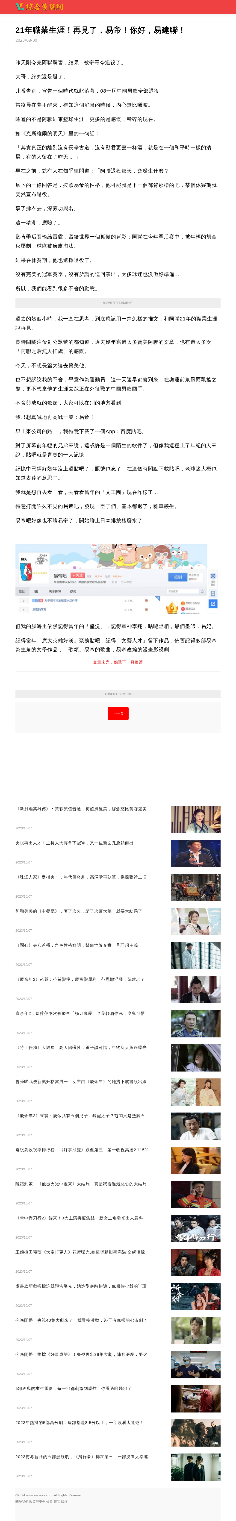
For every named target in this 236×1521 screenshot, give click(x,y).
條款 (49, 1501)
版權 (64, 1501)
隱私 (57, 1501)
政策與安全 (37, 1501)
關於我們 (21, 1501)
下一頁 (118, 713)
